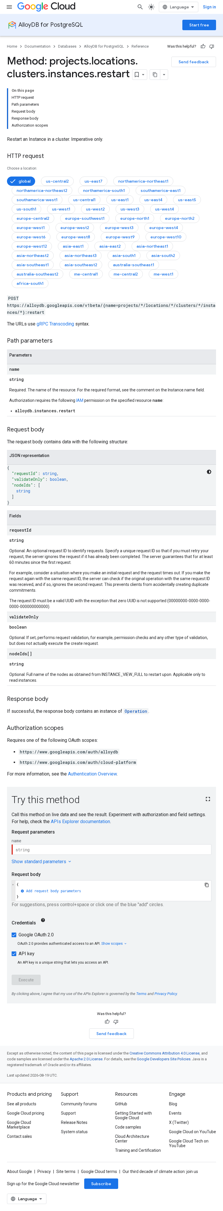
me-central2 (126, 274)
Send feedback (194, 61)
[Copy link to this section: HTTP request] (49, 156)
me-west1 (163, 274)
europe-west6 (31, 237)
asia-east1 (73, 246)
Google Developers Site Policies (163, 1059)
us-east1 (120, 199)
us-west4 (164, 209)
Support (68, 1113)
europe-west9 (120, 237)
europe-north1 (134, 218)
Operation (136, 711)
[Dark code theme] (209, 471)
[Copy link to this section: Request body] (50, 430)
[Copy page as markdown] (155, 75)
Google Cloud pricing (25, 1113)
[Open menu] (9, 7)
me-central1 (86, 274)
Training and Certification (138, 1150)
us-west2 (95, 209)
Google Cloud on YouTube (192, 1131)
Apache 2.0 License (86, 1059)
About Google (19, 1171)
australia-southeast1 (133, 264)
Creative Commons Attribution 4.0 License (164, 1053)
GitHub (121, 1104)
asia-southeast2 (80, 264)
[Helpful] (203, 46)
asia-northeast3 (80, 255)
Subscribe (101, 1183)
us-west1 (61, 209)
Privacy (44, 1171)
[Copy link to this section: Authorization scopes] (69, 728)
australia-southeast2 (37, 274)
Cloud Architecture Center (132, 1138)
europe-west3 (119, 227)
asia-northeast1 (152, 246)
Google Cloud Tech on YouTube (188, 1143)
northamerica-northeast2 (42, 190)
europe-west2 (74, 227)
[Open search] (140, 6)
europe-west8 (75, 237)
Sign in (209, 7)
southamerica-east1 (161, 190)
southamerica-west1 (37, 199)
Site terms (65, 1171)
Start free (199, 25)
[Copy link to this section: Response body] (54, 699)
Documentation (38, 46)
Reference (140, 46)
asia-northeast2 (33, 255)
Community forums (79, 1104)
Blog (173, 1104)
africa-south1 (30, 283)
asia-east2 (110, 246)
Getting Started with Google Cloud (133, 1115)
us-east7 (93, 181)
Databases (67, 46)
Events (175, 1113)
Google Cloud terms (99, 1171)
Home (12, 46)
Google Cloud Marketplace (19, 1124)
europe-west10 (165, 237)
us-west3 (130, 209)
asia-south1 (124, 255)
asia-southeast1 (33, 264)
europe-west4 (163, 227)
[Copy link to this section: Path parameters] (58, 341)
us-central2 (57, 181)
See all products (21, 1104)
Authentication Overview (92, 774)
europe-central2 (33, 218)
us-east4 (153, 199)
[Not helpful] (211, 46)
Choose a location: (22, 168)
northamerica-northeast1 (143, 181)
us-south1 (26, 209)
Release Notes (74, 1122)
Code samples (128, 1127)
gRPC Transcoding (55, 324)
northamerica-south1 (104, 190)
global (24, 181)
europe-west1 (31, 227)
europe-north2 (180, 218)
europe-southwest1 (85, 218)
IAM (79, 400)
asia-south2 (163, 255)
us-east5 (187, 199)
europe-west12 (32, 246)
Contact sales (19, 1136)
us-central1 (84, 199)
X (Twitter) (179, 1122)
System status (74, 1131)
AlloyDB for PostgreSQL (51, 24)
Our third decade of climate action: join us (160, 1171)
